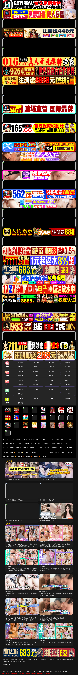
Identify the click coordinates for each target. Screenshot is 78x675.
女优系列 (36, 380)
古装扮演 (20, 380)
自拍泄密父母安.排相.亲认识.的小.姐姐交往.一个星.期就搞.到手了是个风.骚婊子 (55, 619)
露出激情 (36, 389)
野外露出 (67, 376)
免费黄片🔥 (37, 456)
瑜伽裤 (52, 385)
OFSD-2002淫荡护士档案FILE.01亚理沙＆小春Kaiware (55, 569)
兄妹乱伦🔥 (29, 456)
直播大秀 (70, 452)
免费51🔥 (12, 452)
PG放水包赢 (19, 443)
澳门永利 (31, 439)
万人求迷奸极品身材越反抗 (14, 521)
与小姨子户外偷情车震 (47, 479)
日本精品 (36, 366)
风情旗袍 (20, 385)
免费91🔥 (13, 456)
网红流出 (51, 376)
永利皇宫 (54, 448)
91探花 (36, 376)
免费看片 (57, 452)
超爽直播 (33, 443)
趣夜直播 (12, 448)
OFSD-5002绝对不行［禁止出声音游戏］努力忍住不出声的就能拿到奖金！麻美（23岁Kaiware (21, 569)
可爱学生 (51, 380)
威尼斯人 (5, 439)
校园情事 (36, 398)
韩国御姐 (36, 371)
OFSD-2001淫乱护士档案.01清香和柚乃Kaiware (55, 643)
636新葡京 (69, 448)
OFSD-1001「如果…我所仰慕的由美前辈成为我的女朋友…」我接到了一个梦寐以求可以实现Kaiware (22, 620)
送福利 (57, 439)
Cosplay (52, 366)
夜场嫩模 (18, 448)
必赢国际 (5, 443)
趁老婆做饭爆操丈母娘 (13, 479)
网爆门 (68, 389)
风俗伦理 (67, 398)
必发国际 (25, 448)
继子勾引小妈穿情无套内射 (14, 500)
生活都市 (20, 398)
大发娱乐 (39, 448)
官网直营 (24, 439)
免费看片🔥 (61, 448)
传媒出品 (20, 394)
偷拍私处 (5, 448)
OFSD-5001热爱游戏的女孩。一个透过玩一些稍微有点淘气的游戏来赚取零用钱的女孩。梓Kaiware (21, 546)
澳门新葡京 (32, 448)
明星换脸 (36, 385)
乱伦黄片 (66, 443)
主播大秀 (52, 443)
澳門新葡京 (47, 448)
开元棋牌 (18, 439)
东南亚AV (67, 371)
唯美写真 (51, 389)
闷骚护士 (67, 385)
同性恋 (68, 394)
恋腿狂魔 (67, 380)
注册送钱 (43, 439)
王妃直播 (59, 443)
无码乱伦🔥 (20, 452)
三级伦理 (20, 366)
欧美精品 (51, 362)
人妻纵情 (51, 398)
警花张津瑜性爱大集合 (47, 500)
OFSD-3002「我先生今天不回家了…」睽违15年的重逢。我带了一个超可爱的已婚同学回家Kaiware (21, 644)
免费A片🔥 (21, 456)
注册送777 (51, 439)
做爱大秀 (64, 452)
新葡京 (62, 439)
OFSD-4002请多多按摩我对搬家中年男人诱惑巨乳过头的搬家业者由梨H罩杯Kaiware (55, 545)
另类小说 (20, 403)
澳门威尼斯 (6, 456)
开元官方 (27, 452)
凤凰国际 (12, 443)
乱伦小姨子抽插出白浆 (47, 521)
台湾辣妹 (20, 371)
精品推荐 (20, 362)
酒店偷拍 (46, 443)
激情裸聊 (5, 452)
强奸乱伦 (36, 362)
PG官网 (12, 439)
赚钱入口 (44, 456)
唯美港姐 (51, 371)
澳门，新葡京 (49, 452)
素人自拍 (67, 366)
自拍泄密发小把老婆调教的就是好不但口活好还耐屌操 (22, 594)
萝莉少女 (67, 362)
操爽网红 (27, 443)
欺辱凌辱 (20, 376)
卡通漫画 (20, 389)
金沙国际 (41, 452)
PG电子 (37, 439)
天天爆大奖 (34, 452)
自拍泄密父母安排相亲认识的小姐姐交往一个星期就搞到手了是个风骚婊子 (56, 594)
